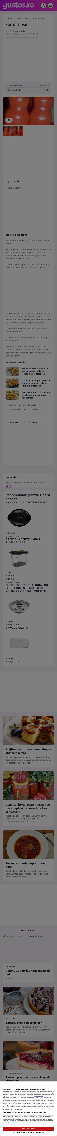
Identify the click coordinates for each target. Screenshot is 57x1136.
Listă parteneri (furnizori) (9, 1124)
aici (7, 1105)
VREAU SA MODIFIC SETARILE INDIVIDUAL (28, 1132)
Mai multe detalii (38, 1096)
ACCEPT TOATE (28, 1129)
